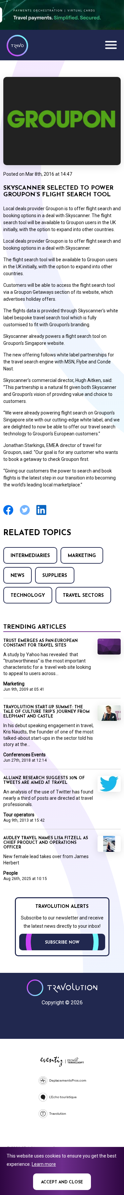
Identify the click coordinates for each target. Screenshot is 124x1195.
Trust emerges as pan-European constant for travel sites (40, 643)
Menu (111, 45)
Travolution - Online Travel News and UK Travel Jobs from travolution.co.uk (62, 987)
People (10, 873)
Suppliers (54, 575)
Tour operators (18, 815)
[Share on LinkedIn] (41, 514)
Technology (28, 595)
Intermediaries (30, 555)
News (17, 575)
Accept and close (62, 1182)
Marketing (82, 555)
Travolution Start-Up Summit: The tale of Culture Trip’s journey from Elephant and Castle (46, 712)
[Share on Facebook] (8, 514)
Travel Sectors (83, 595)
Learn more (44, 1164)
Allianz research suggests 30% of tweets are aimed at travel (44, 780)
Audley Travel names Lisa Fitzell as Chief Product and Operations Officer (45, 842)
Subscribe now (62, 943)
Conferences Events (24, 755)
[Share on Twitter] (25, 514)
